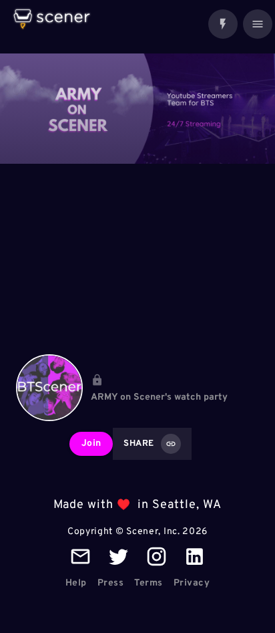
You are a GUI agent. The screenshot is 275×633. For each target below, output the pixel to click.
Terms (148, 583)
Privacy (192, 583)
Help (76, 583)
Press (110, 583)
